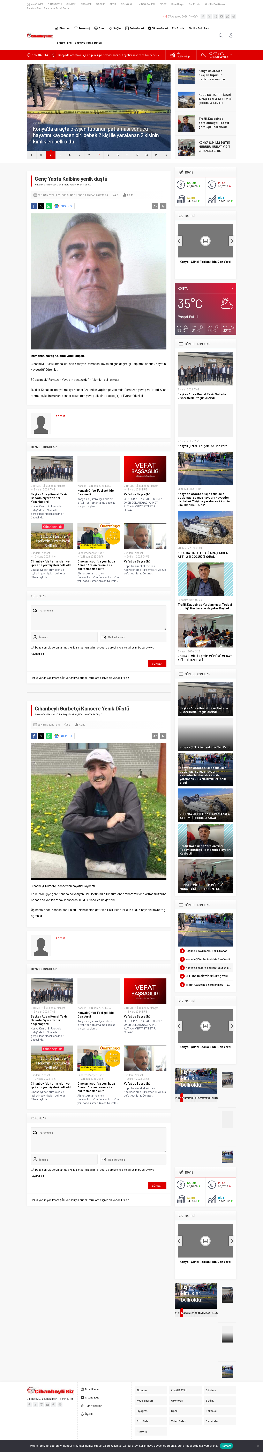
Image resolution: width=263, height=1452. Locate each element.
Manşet (51, 184)
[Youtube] (221, 16)
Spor (101, 552)
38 (196, 1313)
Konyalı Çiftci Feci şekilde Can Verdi (95, 492)
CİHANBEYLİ (38, 485)
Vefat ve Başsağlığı (137, 494)
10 (118, 154)
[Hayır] (258, 1446)
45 (216, 1313)
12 (137, 154)
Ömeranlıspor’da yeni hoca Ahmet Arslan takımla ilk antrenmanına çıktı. (96, 565)
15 (166, 154)
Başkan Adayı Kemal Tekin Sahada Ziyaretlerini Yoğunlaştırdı (49, 497)
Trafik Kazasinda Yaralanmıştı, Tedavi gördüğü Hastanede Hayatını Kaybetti (214, 125)
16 (176, 1098)
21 (190, 1098)
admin (60, 416)
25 (202, 1098)
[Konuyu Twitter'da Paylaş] (41, 206)
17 (179, 1098)
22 (193, 1098)
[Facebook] (203, 16)
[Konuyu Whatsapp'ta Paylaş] (49, 206)
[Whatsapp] (227, 16)
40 (202, 1313)
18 (181, 1098)
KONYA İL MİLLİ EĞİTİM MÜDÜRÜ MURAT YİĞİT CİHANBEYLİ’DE (214, 147)
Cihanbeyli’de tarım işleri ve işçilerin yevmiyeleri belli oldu (51, 563)
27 (207, 1098)
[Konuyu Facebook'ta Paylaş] (34, 206)
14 (156, 154)
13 (146, 154)
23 (196, 1098)
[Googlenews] (233, 16)
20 (188, 1098)
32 (179, 1313)
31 (176, 1313)
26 (204, 1098)
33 (181, 1313)
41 (204, 1313)
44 (213, 1313)
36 (190, 1313)
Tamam (226, 1445)
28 (210, 1098)
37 (193, 1313)
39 (199, 1313)
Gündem (38, 122)
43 (210, 1313)
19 (184, 1098)
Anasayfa (40, 184)
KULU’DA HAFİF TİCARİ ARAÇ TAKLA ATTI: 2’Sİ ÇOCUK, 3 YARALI (215, 99)
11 (127, 154)
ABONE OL (66, 206)
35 (187, 1313)
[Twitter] (209, 16)
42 (208, 1313)
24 (199, 1098)
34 (185, 1313)
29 (213, 1098)
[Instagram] (215, 16)
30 (216, 1098)
